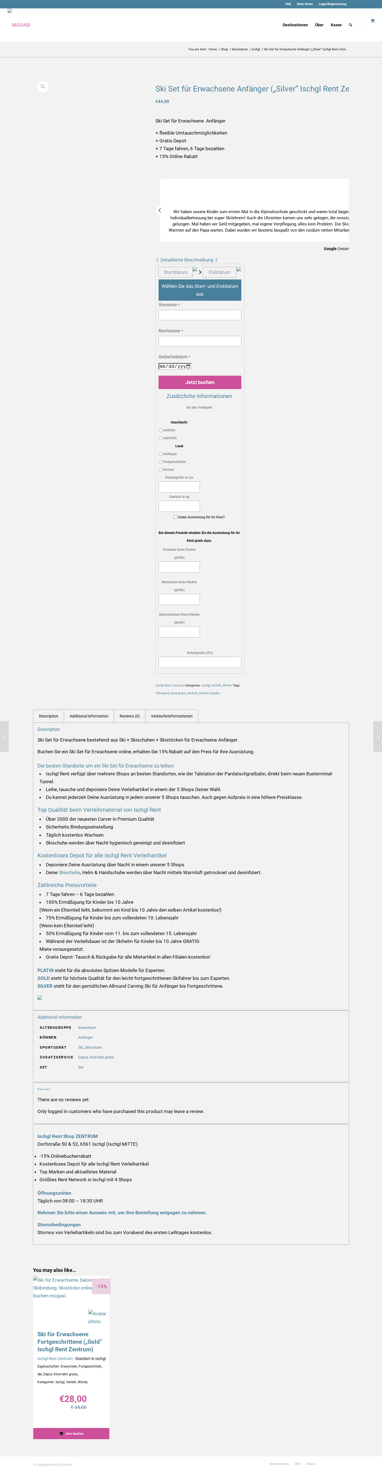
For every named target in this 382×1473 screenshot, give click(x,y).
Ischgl (206, 685)
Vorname (169, 304)
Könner (168, 470)
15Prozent (162, 693)
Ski (80, 1047)
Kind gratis (178, 693)
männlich (169, 438)
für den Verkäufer (199, 408)
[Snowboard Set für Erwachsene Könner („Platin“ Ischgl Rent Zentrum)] (377, 736)
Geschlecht (179, 422)
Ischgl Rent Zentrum (169, 685)
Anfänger (169, 454)
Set (80, 1067)
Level (179, 446)
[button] (160, 210)
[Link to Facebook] (353, 4)
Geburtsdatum (174, 356)
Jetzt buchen (199, 382)
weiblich (168, 430)
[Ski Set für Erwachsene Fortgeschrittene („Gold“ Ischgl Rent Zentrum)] (4, 736)
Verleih (216, 685)
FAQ (288, 4)
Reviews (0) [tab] (130, 716)
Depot (83, 1057)
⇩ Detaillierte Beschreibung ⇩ (186, 260)
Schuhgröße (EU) (200, 653)
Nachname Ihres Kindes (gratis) (179, 586)
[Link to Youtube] (370, 4)
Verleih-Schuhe (209, 693)
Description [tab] (48, 716)
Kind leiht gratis (101, 1057)
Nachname (171, 330)
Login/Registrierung (332, 4)
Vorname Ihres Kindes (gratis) (179, 553)
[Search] (350, 24)
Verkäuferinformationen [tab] (172, 716)
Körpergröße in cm (179, 477)
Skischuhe (69, 872)
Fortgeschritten (174, 462)
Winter (227, 685)
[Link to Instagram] (362, 4)
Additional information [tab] (89, 716)
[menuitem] (288, 4)
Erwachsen (87, 1027)
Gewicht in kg (179, 497)
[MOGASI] (19, 24)
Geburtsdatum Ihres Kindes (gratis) (179, 618)
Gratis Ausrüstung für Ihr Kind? (201, 517)
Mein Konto (305, 4)
